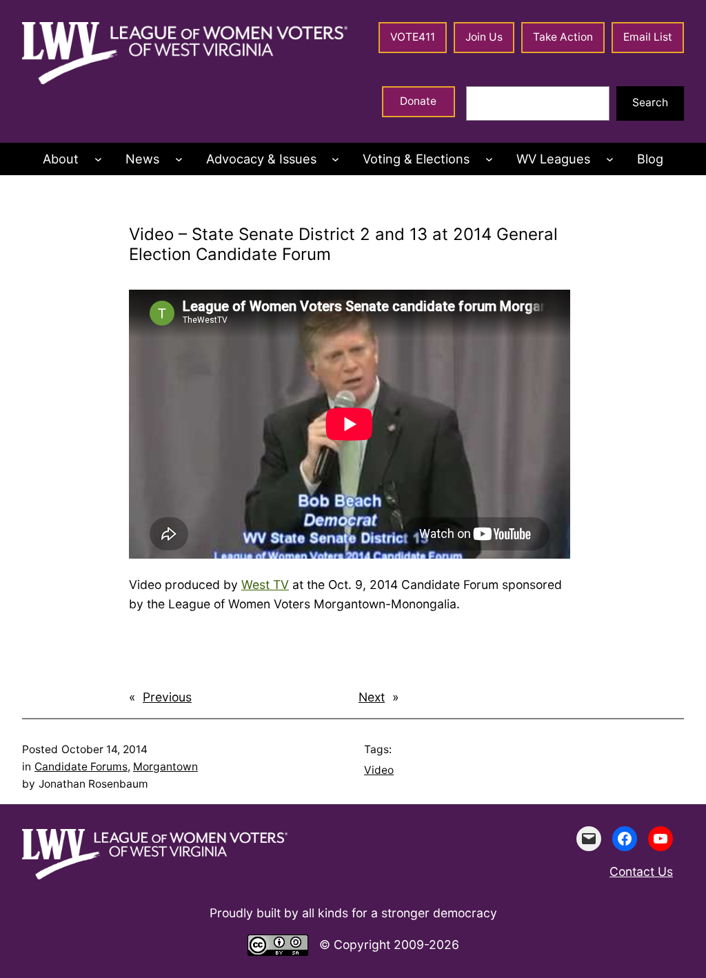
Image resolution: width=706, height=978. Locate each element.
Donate (418, 101)
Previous (167, 697)
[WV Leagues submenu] (610, 159)
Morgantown (165, 766)
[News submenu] (179, 159)
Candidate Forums (81, 766)
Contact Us (641, 871)
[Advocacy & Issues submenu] (335, 159)
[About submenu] (98, 159)
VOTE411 (412, 36)
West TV (265, 584)
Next (372, 697)
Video (379, 770)
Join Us (484, 36)
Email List (647, 36)
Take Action (563, 36)
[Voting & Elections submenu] (489, 159)
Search (650, 102)
